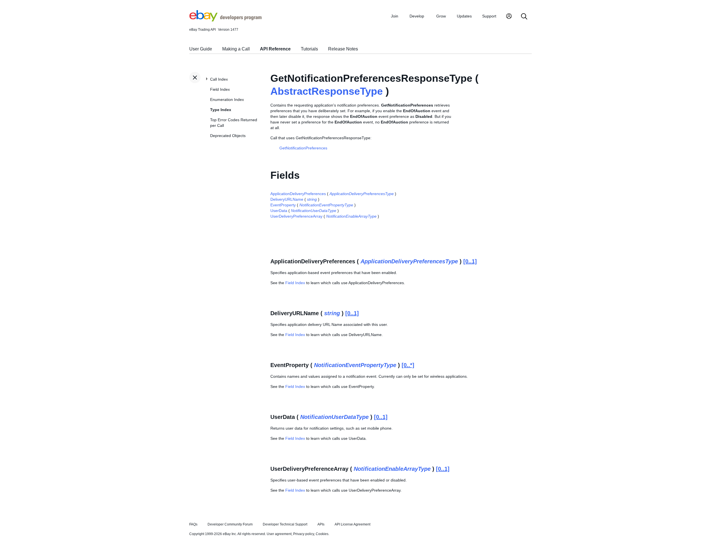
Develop (417, 16)
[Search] (524, 16)
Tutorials (309, 49)
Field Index (220, 89)
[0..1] (470, 261)
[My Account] (509, 16)
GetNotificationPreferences (303, 148)
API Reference (275, 49)
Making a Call (236, 49)
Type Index (220, 109)
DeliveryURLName (286, 199)
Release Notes (343, 49)
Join (394, 16)
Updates (464, 16)
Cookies (322, 534)
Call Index (219, 79)
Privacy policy (303, 534)
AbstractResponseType (326, 91)
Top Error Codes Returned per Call (233, 123)
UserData (278, 210)
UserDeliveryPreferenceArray (296, 216)
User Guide (200, 49)
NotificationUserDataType (313, 210)
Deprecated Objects (228, 135)
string (312, 199)
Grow (441, 16)
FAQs (193, 524)
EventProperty (283, 205)
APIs (320, 524)
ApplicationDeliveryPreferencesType (362, 193)
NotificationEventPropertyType (326, 205)
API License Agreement (352, 524)
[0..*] (408, 365)
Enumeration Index (227, 99)
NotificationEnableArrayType (351, 216)
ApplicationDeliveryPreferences (298, 193)
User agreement (279, 534)
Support (489, 16)
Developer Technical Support (285, 524)
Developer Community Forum (230, 524)
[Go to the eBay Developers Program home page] (225, 20)
